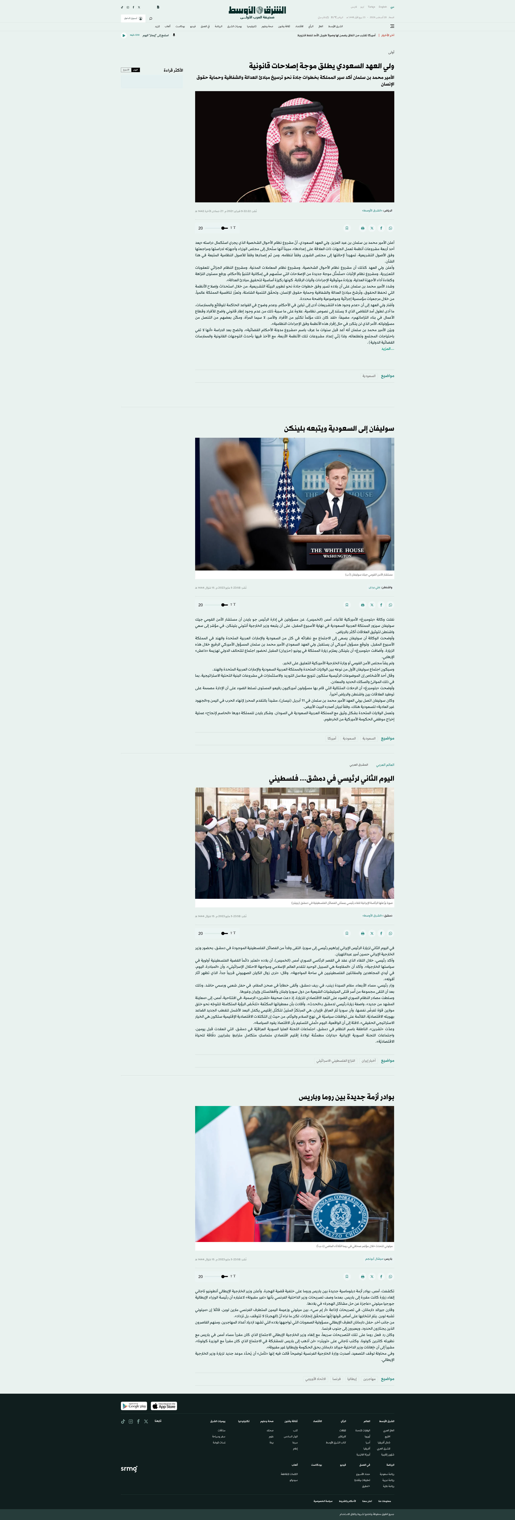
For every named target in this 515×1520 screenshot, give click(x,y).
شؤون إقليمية (387, 1455)
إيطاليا (352, 1379)
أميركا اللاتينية (363, 1455)
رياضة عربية (388, 1480)
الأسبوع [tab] (126, 69)
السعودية (369, 376)
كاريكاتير (342, 1437)
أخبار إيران (369, 1061)
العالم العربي (385, 765)
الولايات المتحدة (362, 1430)
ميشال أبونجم (374, 1259)
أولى (391, 52)
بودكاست (180, 26)
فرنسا (337, 1379)
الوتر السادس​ (291, 1437)
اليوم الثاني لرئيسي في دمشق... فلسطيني (331, 779)
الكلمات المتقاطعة (289, 1474)
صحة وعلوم (267, 26)
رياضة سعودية (387, 1474)
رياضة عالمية (388, 1486)
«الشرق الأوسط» (372, 211)
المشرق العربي (359, 765)
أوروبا (367, 1437)
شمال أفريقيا (384, 1443)
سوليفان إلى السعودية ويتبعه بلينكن (339, 429)
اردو (362, 7)
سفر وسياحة (218, 1437)
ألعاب (167, 26)
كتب (295, 1430)
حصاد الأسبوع (363, 1474)
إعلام (295, 1449)
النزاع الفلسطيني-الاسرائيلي (335, 1061)
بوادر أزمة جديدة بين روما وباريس (346, 1097)
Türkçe (371, 7)
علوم (271, 1437)
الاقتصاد (299, 26)
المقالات (342, 1430)
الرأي (310, 26)
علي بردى (374, 587)
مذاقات (221, 1430)
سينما (295, 1443)
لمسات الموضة (219, 1443)
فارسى (354, 7)
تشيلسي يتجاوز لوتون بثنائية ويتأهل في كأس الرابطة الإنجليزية (336, 35)
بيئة (272, 1443)
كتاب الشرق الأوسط (336, 1443)
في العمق (205, 26)
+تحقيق (366, 1486)
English (383, 7)
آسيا (368, 1443)
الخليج (387, 1437)
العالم (321, 26)
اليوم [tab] (135, 69)
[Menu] (392, 26)
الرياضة (218, 26)
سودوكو (294, 1480)
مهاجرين (369, 1379)
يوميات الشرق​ (234, 26)
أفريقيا (367, 1449)
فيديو (193, 26)
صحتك (270, 1430)
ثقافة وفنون (284, 26)
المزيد (157, 26)
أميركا (332, 738)
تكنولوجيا (251, 26)
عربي (392, 7)
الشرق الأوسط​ (335, 26)
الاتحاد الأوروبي (315, 1379)
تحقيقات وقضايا (362, 1480)
